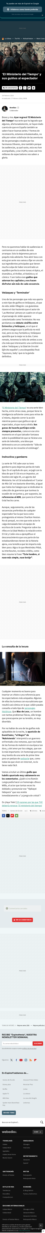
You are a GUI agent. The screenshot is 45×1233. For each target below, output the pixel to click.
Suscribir (38, 1043)
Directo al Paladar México (11, 1219)
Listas (25, 1089)
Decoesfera (6, 1194)
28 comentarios (11, 88)
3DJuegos (26, 1144)
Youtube (21, 1060)
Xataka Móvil (7, 1148)
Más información (24, 1231)
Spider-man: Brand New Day (11, 1104)
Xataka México (7, 1209)
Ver (24, 920)
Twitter (25, 88)
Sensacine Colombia (30, 1216)
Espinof (25, 1163)
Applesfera (6, 1151)
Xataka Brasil (7, 1213)
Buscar (42, 1122)
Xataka (5, 1144)
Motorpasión (27, 1175)
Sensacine (26, 1160)
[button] (14, 107)
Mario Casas (41, 39)
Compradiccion (8, 1197)
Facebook (20, 88)
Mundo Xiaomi (7, 1158)
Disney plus (7, 1084)
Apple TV (6, 1093)
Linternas (26, 1103)
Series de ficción (16, 811)
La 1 (26, 811)
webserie (24, 758)
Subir (36, 1132)
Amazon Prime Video (30, 1080)
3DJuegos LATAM (28, 1209)
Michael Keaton (28, 39)
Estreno (34, 811)
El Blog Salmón (28, 1190)
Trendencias (6, 1190)
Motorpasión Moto (29, 1178)
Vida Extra (26, 1148)
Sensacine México (29, 1213)
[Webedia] (9, 1133)
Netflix (5, 1089)
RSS (31, 1060)
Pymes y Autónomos (30, 1194)
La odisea (26, 1093)
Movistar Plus (28, 1084)
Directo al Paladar (8, 1175)
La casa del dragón (30, 1098)
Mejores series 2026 (23, 1025)
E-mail (33, 88)
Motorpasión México (30, 1219)
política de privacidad (29, 1048)
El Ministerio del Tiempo (14, 407)
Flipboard (29, 88)
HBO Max (6, 1098)
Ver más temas (9, 1113)
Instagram (26, 1060)
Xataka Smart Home (9, 1154)
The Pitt (17, 39)
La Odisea (8, 39)
